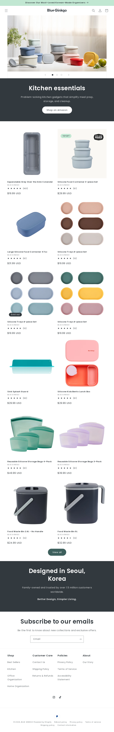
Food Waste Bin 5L (67, 531)
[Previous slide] (45, 75)
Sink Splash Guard (17, 391)
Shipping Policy (41, 669)
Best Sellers (13, 662)
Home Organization (18, 686)
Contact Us (39, 662)
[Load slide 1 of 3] (52, 75)
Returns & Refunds (43, 675)
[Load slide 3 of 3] (61, 75)
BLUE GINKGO (27, 722)
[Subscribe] (80, 639)
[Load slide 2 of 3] (57, 75)
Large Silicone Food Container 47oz (27, 252)
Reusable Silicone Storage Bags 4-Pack (29, 461)
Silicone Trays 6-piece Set (72, 252)
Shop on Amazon (57, 110)
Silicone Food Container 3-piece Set (78, 182)
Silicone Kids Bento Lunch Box (74, 391)
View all (57, 552)
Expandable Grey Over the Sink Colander (30, 182)
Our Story (88, 662)
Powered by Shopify (43, 722)
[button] (6, 10)
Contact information (66, 725)
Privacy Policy (65, 662)
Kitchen (11, 669)
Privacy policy (76, 722)
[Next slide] (68, 75)
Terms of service (93, 722)
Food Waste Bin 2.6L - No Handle (25, 531)
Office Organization (14, 677)
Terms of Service (67, 669)
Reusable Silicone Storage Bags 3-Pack (80, 461)
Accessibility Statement (64, 677)
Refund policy (60, 722)
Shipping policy (48, 725)
